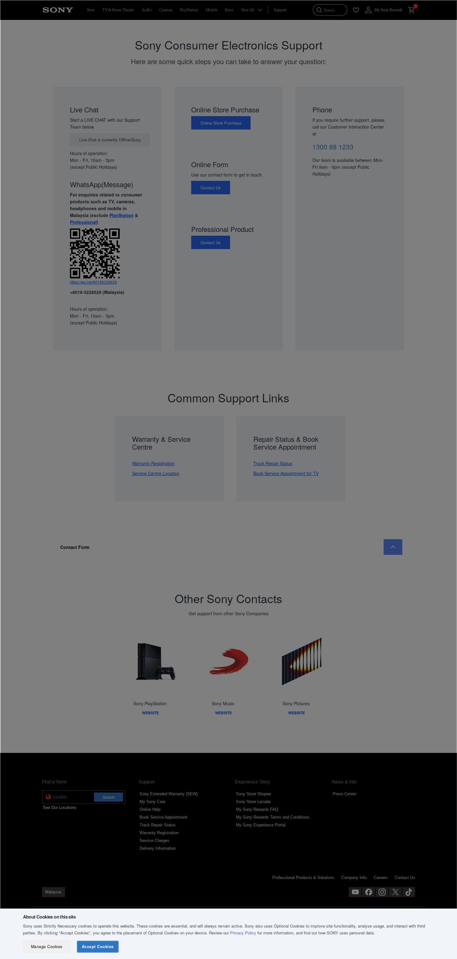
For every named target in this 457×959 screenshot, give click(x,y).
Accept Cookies (98, 946)
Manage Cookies (46, 946)
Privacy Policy (243, 933)
